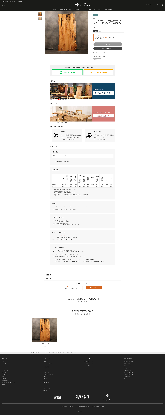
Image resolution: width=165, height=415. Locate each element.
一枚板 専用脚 (46, 367)
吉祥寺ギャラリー (128, 365)
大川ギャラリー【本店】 (129, 374)
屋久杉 (3, 384)
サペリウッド (5, 380)
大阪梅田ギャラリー (128, 370)
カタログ (85, 9)
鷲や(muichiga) (86, 365)
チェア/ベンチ (46, 369)
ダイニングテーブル (47, 380)
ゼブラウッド (5, 370)
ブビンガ (4, 369)
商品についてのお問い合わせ (99, 56)
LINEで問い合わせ (69, 72)
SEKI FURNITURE (13, 1)
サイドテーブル (46, 372)
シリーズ (77, 9)
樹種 (70, 9)
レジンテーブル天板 (47, 363)
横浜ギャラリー (127, 367)
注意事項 (48, 278)
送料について (96, 59)
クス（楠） (4, 378)
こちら (105, 37)
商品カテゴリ (63, 9)
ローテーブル (46, 382)
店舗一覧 (100, 9)
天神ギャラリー (127, 376)
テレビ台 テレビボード (48, 374)
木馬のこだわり (92, 9)
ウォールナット (5, 361)
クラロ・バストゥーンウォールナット (10, 382)
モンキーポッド (5, 365)
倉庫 (125, 378)
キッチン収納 (46, 386)
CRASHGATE (20, 1)
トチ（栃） (4, 363)
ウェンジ (4, 372)
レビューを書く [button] (93, 287)
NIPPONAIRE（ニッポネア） (89, 361)
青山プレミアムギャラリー (130, 361)
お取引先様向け (108, 9)
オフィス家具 (46, 384)
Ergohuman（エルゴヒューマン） (90, 363)
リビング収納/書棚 (47, 388)
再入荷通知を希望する (108, 48)
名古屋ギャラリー (128, 369)
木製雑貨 (45, 378)
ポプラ (3, 367)
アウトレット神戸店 (128, 372)
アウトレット (46, 365)
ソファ (44, 370)
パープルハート (5, 374)
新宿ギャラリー (127, 363)
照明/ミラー (45, 390)
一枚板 (54, 9)
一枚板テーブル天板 (47, 361)
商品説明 (48, 275)
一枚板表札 (45, 376)
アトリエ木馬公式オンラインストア (38, 352)
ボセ (3, 376)
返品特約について (97, 58)
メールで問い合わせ (100, 72)
